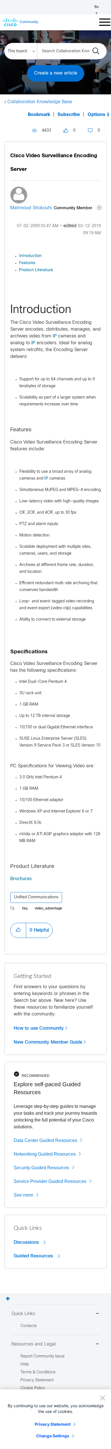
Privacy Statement (53, 1424)
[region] (55, 1419)
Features (27, 263)
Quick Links (23, 1314)
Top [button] (8, 1298)
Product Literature (36, 270)
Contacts (28, 1326)
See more (23, 1195)
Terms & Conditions (38, 1372)
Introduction (30, 256)
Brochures (21, 879)
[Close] (102, 1398)
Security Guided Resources (41, 1167)
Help (24, 1364)
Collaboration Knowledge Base (39, 102)
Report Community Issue (42, 1356)
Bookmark (39, 115)
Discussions (27, 1242)
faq (24, 908)
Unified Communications (36, 897)
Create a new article (55, 73)
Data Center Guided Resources (45, 1140)
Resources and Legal (33, 1344)
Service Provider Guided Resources (50, 1181)
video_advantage (48, 908)
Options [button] (96, 115)
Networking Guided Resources (45, 1154)
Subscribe (68, 115)
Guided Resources (34, 1256)
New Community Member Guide (48, 1042)
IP (55, 336)
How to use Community (39, 1028)
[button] (18, 930)
